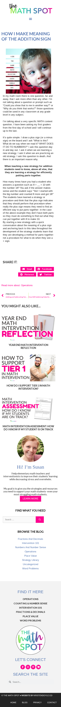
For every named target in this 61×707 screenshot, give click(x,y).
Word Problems (30, 568)
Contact (52, 702)
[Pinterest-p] (33, 667)
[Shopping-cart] (38, 667)
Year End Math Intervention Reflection (28, 346)
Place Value (30, 555)
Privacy (37, 702)
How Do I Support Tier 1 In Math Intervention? (28, 387)
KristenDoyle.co (43, 695)
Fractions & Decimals (30, 611)
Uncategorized (30, 564)
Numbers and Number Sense (30, 547)
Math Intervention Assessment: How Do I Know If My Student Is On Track (28, 428)
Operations (27, 285)
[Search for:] (19, 519)
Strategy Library (30, 560)
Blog (25, 702)
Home (13, 702)
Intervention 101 (30, 543)
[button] (30, 19)
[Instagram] (28, 667)
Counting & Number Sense (30, 603)
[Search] (40, 519)
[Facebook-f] (22, 667)
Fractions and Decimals (30, 539)
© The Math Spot (10, 695)
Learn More (30, 498)
